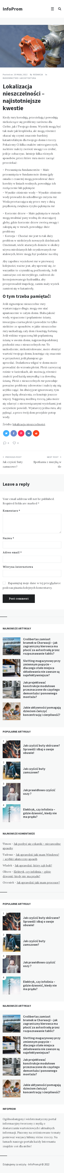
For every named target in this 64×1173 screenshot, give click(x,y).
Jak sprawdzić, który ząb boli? (33, 865)
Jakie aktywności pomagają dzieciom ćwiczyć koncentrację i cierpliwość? (42, 711)
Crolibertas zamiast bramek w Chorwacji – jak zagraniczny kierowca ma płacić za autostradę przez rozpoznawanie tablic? (41, 646)
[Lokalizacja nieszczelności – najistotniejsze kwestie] (5, 57)
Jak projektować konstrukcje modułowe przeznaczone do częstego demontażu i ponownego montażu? (41, 690)
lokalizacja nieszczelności (29, 424)
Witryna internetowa (18, 566)
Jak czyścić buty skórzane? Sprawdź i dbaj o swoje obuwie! (41, 749)
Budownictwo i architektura (19, 78)
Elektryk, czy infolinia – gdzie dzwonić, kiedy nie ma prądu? (40, 813)
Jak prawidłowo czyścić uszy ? (39, 792)
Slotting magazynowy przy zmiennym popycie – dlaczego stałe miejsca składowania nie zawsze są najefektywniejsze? (41, 668)
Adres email (12, 552)
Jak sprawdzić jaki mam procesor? (38, 882)
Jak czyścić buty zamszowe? (34, 770)
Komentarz (11, 510)
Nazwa (8, 538)
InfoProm (13, 9)
